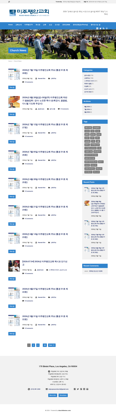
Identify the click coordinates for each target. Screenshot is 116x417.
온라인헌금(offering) (80, 24)
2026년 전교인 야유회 (95, 271)
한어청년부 (88, 172)
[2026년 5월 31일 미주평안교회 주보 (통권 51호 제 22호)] (14, 325)
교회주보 (53, 78)
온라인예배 (66, 24)
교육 (44, 24)
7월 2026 (87, 109)
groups (93, 134)
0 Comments (29, 82)
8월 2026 (87, 106)
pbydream (41, 109)
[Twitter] (100, 28)
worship (87, 141)
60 (45, 345)
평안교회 (98, 168)
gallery (87, 134)
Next (51, 345)
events (87, 131)
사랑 (99, 148)
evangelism (96, 127)
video (97, 138)
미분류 (86, 86)
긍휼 (98, 141)
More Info (53, 395)
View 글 (12, 87)
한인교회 (96, 172)
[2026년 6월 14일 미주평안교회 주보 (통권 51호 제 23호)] (14, 243)
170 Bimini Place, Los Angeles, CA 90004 (58, 366)
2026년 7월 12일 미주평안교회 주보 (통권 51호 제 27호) (98, 224)
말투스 (87, 144)
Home (10, 24)
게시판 (38, 24)
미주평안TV (29, 24)
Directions (63, 395)
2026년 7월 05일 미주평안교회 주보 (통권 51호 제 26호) (98, 237)
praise (99, 134)
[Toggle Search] (9, 1)
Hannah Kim (41, 78)
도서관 (57, 24)
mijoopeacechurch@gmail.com (58, 389)
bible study (88, 127)
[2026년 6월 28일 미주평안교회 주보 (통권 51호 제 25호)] (14, 188)
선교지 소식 (63, 270)
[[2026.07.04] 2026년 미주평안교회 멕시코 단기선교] (14, 270)
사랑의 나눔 (88, 151)
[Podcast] (107, 28)
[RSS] (104, 28)
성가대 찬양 (87, 92)
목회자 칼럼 (87, 83)
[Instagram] (87, 389)
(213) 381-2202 (35, 389)
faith (92, 131)
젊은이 (101, 161)
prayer (87, 138)
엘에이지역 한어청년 (91, 155)
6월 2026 (87, 112)
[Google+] (81, 389)
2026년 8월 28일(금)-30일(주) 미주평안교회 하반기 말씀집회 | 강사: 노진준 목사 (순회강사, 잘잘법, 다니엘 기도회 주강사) (45, 100)
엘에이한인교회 (89, 158)
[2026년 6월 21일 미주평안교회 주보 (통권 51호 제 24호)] (14, 215)
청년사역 (93, 165)
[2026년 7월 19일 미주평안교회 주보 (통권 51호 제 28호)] (14, 79)
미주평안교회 (95, 144)
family (97, 131)
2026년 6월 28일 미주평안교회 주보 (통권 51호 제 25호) (98, 250)
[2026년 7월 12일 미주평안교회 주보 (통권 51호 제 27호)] (14, 133)
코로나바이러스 (89, 168)
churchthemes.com (64, 410)
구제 (93, 141)
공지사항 (52, 109)
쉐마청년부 (97, 151)
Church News (18, 50)
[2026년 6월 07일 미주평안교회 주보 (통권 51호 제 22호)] (14, 298)
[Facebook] (97, 28)
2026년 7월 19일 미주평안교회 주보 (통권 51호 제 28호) (98, 190)
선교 (50, 24)
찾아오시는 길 (95, 24)
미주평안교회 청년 (90, 148)
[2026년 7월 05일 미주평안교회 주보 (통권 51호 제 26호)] (14, 160)
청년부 (87, 165)
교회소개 (19, 24)
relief (92, 138)
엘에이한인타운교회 (91, 161)
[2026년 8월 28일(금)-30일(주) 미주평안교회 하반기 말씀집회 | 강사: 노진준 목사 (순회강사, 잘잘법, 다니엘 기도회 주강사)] (14, 106)
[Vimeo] (84, 389)
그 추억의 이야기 (54, 270)
